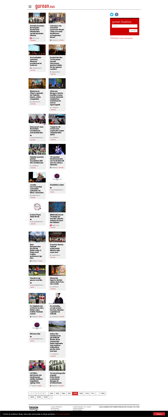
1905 (57, 393)
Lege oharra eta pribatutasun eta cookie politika (119, 407)
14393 (102, 393)
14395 (39, 397)
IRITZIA (52, 192)
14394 (32, 397)
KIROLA (40, 261)
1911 (93, 393)
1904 (51, 393)
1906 (63, 393)
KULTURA (61, 40)
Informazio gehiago (63, 414)
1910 (87, 393)
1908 (75, 393)
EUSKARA (33, 197)
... (46, 393)
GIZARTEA (33, 40)
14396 (45, 397)
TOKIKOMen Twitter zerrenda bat (121, 38)
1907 (69, 393)
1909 (81, 393)
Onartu (159, 414)
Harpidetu (133, 30)
